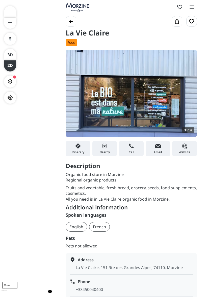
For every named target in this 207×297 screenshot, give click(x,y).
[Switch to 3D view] (10, 54)
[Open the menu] (192, 7)
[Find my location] (10, 97)
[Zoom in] (10, 11)
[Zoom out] (10, 23)
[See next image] (188, 96)
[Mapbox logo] (4, 292)
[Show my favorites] (180, 7)
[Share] (177, 21)
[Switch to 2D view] (10, 65)
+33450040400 (89, 289)
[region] (28, 148)
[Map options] (10, 82)
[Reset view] (10, 39)
